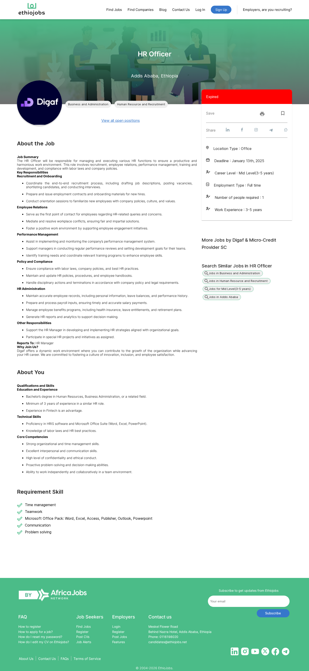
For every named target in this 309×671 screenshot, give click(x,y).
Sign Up (221, 10)
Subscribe (273, 613)
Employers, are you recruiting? (267, 9)
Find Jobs (114, 9)
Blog (162, 9)
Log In (200, 9)
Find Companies (141, 9)
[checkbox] (283, 113)
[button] (88, 104)
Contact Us (181, 9)
